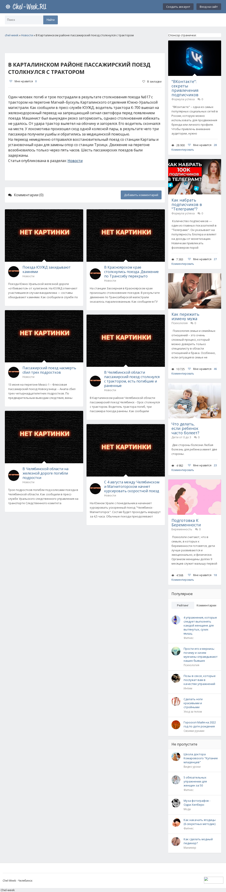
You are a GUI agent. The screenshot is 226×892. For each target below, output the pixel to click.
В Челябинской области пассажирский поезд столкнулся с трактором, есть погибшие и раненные (132, 379)
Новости (75, 160)
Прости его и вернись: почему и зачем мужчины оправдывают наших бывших (201, 655)
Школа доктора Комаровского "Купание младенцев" (201, 758)
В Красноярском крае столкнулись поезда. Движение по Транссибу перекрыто (131, 271)
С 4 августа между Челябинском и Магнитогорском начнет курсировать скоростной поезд (131, 486)
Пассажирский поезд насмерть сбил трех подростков (49, 370)
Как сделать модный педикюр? (198, 841)
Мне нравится (26, 81)
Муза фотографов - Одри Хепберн (197, 803)
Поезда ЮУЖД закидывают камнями (47, 269)
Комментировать (182, 150)
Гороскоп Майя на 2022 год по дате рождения (200, 724)
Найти (51, 19)
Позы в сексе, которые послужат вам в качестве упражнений (200, 680)
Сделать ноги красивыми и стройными (193, 703)
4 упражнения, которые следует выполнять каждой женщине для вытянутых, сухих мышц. (200, 625)
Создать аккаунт (178, 7)
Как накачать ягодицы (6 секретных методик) (200, 822)
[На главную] (27, 6)
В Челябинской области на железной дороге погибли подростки (45, 473)
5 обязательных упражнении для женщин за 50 (195, 781)
